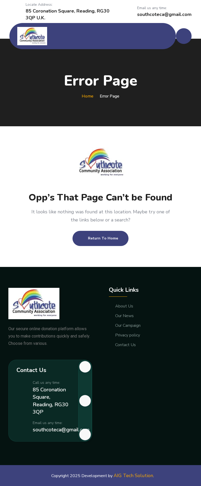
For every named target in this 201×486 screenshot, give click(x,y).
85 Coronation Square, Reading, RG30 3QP (50, 400)
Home (87, 96)
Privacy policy (127, 335)
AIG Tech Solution (133, 475)
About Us (124, 306)
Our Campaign (128, 325)
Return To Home (103, 238)
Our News (124, 316)
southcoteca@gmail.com (164, 14)
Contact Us (125, 345)
